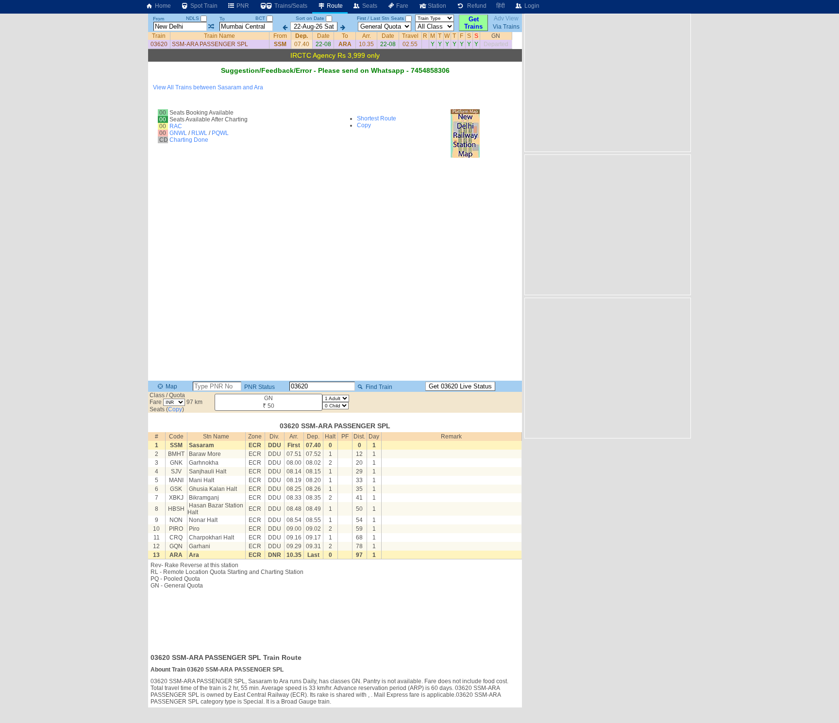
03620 (159, 44)
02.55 (410, 44)
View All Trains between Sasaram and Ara (208, 87)
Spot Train (203, 5)
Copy (364, 125)
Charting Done (188, 139)
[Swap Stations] (211, 26)
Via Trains (506, 26)
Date (323, 36)
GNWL (178, 133)
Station (436, 5)
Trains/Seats (290, 5)
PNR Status (259, 387)
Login (531, 5)
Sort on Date (310, 18)
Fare (401, 5)
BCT (261, 18)
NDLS (193, 18)
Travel (410, 36)
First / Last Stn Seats (380, 18)
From (158, 18)
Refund (475, 5)
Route (334, 5)
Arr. (366, 36)
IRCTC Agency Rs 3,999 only (335, 55)
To (222, 18)
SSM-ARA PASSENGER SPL (210, 44)
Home (162, 5)
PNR (242, 5)
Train (159, 36)
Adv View (506, 18)
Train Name (219, 36)
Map (170, 386)
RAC (175, 126)
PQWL (220, 133)
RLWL (199, 133)
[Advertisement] (335, 618)
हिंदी (500, 5)
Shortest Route (376, 118)
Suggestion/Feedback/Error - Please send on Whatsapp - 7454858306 (335, 70)
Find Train (378, 387)
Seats (369, 5)
